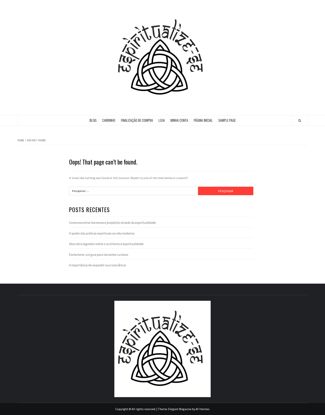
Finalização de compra (137, 120)
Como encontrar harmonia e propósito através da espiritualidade (112, 223)
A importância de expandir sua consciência (97, 265)
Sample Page (227, 120)
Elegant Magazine (179, 409)
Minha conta (179, 120)
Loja (162, 120)
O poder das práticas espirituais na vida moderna (101, 233)
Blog (93, 120)
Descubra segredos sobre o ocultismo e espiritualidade (106, 244)
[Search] (299, 120)
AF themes (202, 409)
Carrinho (108, 120)
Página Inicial (203, 120)
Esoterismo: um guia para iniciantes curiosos (98, 255)
